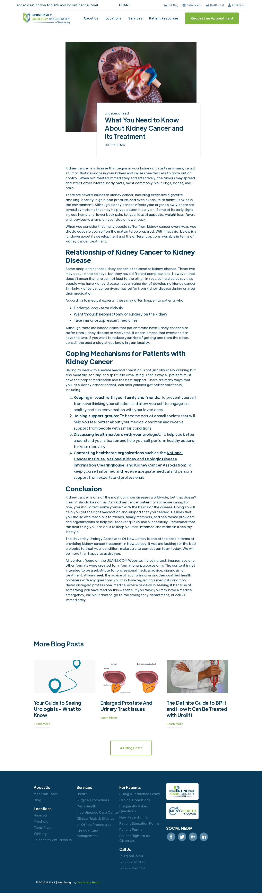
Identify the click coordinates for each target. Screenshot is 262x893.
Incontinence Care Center (98, 812)
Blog (37, 800)
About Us (91, 18)
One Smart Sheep (88, 882)
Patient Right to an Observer (134, 838)
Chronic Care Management (87, 833)
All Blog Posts (131, 748)
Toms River (43, 827)
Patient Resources (164, 18)
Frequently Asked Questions (133, 808)
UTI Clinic (238, 5)
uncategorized (117, 113)
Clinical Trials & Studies (95, 818)
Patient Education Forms (139, 823)
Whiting (40, 833)
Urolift (82, 794)
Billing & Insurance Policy (139, 794)
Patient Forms (130, 829)
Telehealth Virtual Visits (53, 840)
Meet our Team (46, 794)
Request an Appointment (212, 18)
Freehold (41, 821)
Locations (113, 18)
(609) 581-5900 (131, 856)
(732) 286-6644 (132, 868)
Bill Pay (173, 5)
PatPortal (217, 5)
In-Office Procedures (94, 824)
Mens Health (86, 806)
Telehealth (194, 5)
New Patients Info (133, 817)
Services (135, 18)
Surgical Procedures (93, 800)
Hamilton (41, 815)
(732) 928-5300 (132, 862)
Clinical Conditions (134, 800)
